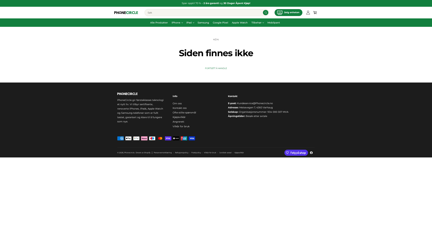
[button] (315, 12)
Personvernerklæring (163, 153)
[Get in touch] (308, 12)
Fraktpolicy (196, 153)
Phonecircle (129, 153)
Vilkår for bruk (181, 126)
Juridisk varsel (225, 153)
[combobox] (207, 12)
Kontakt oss (180, 108)
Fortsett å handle (216, 68)
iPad (189, 22)
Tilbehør (256, 22)
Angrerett (178, 121)
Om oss (177, 103)
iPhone (176, 22)
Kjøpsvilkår (179, 117)
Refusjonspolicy (181, 153)
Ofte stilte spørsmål (184, 112)
